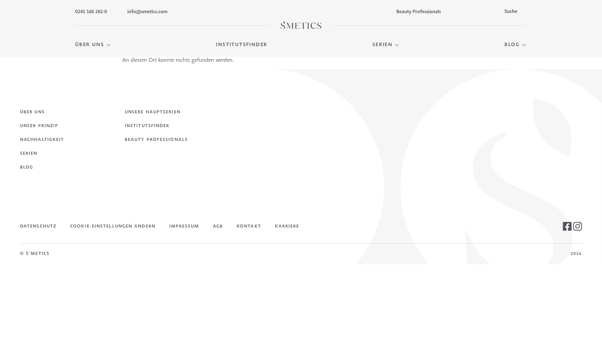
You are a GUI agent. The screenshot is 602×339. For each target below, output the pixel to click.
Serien (29, 154)
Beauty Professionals (156, 140)
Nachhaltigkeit (42, 140)
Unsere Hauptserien (153, 112)
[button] (93, 45)
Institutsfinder (147, 126)
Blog (26, 167)
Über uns (32, 112)
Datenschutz (38, 226)
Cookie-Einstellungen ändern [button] (113, 226)
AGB (218, 226)
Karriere (287, 226)
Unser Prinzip (39, 126)
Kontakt (249, 226)
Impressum (184, 226)
